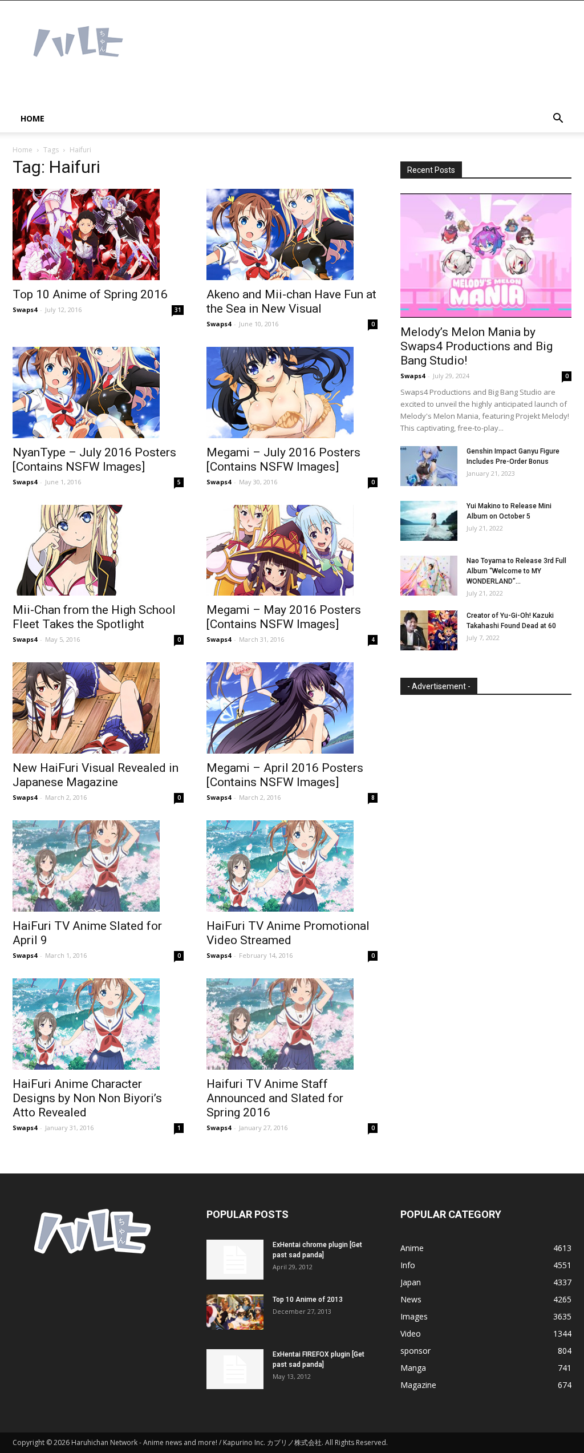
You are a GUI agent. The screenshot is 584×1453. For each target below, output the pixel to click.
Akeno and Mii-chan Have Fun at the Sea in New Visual (291, 301)
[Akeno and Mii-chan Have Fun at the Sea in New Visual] (292, 234)
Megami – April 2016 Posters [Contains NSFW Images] (284, 775)
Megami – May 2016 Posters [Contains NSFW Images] (283, 617)
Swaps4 (25, 309)
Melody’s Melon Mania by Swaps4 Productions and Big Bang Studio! (476, 346)
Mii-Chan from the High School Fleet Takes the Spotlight (94, 617)
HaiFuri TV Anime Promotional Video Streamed (288, 933)
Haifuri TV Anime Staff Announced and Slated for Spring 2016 (274, 1098)
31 (178, 310)
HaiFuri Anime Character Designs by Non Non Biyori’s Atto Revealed (87, 1098)
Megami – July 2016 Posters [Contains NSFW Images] (283, 459)
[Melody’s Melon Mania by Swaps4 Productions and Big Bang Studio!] (485, 255)
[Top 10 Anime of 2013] (234, 1312)
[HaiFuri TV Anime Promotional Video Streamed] (292, 866)
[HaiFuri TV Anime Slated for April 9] (98, 866)
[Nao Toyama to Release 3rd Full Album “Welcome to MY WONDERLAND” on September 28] (428, 576)
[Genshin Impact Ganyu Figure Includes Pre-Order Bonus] (428, 466)
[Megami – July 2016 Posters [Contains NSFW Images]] (292, 392)
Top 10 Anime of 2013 (308, 1300)
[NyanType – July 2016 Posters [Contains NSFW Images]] (98, 392)
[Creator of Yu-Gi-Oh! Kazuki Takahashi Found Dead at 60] (428, 630)
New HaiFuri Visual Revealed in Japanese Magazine (96, 775)
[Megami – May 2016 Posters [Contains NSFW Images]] (292, 550)
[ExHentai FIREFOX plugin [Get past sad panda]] (234, 1369)
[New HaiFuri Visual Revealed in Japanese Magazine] (98, 708)
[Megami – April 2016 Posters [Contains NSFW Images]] (292, 708)
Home (32, 118)
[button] (557, 119)
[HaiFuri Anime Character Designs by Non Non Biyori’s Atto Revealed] (98, 1024)
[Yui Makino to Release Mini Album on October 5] (428, 521)
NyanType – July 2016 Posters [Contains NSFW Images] (94, 459)
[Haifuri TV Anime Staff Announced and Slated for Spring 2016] (292, 1024)
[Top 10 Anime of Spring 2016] (98, 234)
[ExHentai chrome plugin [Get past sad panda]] (234, 1260)
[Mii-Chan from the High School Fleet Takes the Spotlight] (98, 550)
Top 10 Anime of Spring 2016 (90, 294)
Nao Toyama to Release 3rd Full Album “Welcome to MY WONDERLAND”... (516, 571)
